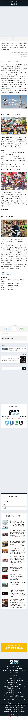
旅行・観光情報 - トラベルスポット (14, 692)
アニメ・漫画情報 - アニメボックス (14, 680)
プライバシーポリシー (9, 668)
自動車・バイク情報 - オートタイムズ (14, 694)
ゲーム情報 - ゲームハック (14, 684)
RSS (21, 425)
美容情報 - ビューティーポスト (14, 688)
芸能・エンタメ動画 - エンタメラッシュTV (14, 699)
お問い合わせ (8, 670)
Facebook (11, 425)
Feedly (16, 425)
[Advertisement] (14, 22)
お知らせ (4, 504)
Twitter (7, 425)
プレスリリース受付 (20, 670)
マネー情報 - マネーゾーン (14, 690)
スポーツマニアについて (15, 666)
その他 (4, 508)
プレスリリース (13, 334)
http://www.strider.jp (6, 274)
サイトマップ (22, 668)
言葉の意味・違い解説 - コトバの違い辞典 (14, 711)
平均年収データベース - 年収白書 (14, 707)
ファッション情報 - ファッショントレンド (14, 686)
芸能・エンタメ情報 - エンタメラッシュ (15, 682)
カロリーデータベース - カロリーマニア (15, 705)
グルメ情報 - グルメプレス (14, 678)
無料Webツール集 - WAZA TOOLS (14, 709)
